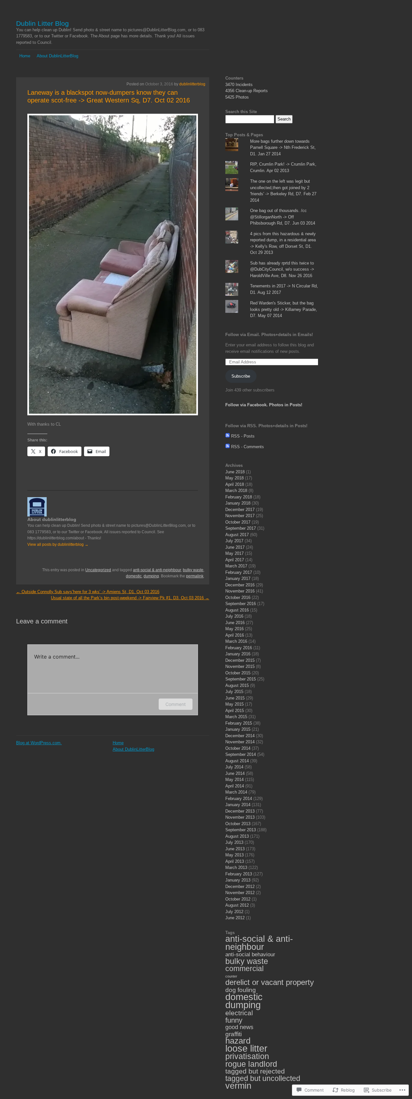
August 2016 (237, 610)
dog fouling (240, 990)
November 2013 (240, 817)
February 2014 (238, 798)
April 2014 (234, 786)
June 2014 (235, 773)
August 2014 (237, 760)
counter (231, 976)
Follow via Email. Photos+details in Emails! (269, 334)
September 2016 (240, 603)
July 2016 (234, 616)
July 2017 (234, 540)
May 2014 (234, 779)
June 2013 (235, 848)
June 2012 (235, 917)
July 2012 (234, 911)
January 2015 (237, 729)
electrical (239, 1013)
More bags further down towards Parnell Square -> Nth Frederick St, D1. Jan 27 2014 (283, 147)
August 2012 (237, 905)
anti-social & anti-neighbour (157, 570)
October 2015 (237, 672)
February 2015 (238, 723)
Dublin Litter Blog (42, 23)
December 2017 (240, 509)
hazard (237, 1041)
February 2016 (238, 647)
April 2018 (234, 484)
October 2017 (237, 522)
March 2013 (236, 867)
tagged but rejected (255, 1071)
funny (233, 1020)
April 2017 (234, 559)
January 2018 (237, 503)
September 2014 (240, 754)
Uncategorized (98, 570)
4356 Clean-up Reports (246, 90)
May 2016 (234, 628)
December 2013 (240, 811)
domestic (134, 576)
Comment (175, 704)
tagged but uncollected (262, 1078)
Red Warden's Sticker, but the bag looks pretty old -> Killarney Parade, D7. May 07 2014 (283, 309)
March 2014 (236, 792)
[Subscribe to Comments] (227, 446)
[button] (55, 265)
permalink (194, 576)
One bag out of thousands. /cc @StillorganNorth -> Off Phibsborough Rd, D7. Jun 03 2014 (282, 217)
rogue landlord (251, 1063)
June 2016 (235, 622)
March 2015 (236, 716)
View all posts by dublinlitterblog (58, 544)
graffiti (233, 1034)
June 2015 (235, 698)
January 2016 (237, 653)
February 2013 (238, 874)
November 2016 (240, 591)
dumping (151, 576)
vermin (238, 1086)
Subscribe (240, 376)
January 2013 (237, 880)
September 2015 (240, 679)
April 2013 (234, 861)
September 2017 (240, 528)
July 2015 (234, 691)
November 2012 (240, 892)
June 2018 (235, 471)
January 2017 (237, 578)
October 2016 (237, 597)
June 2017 (235, 547)
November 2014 (240, 741)
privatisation (247, 1056)
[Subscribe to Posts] (227, 436)
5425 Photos (237, 97)
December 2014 (240, 735)
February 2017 (238, 572)
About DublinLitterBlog (57, 55)
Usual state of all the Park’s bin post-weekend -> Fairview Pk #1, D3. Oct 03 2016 (130, 597)
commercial (244, 968)
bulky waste (193, 570)
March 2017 (236, 566)
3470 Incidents (239, 84)
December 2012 (240, 886)
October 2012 (237, 899)
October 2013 (237, 823)
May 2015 (234, 704)
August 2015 (237, 685)
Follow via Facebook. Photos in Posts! (263, 404)
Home (24, 55)
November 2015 (240, 666)
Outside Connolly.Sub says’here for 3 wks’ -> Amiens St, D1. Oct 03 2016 (87, 591)
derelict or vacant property (269, 982)
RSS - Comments (247, 446)
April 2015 (234, 710)
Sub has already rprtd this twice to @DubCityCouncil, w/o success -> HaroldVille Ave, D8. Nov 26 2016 (282, 269)
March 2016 (236, 641)
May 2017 (234, 553)
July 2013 (234, 842)
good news (239, 1027)
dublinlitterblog (192, 84)
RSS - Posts (243, 436)
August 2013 (237, 836)
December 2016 (240, 585)
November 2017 (240, 515)
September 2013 (240, 829)
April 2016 (234, 635)
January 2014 (237, 804)
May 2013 (234, 855)
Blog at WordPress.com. (39, 742)
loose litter (246, 1048)
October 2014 (237, 748)
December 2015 (240, 660)
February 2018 (238, 497)
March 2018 (236, 490)
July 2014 (234, 767)
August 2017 (237, 534)
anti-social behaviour (250, 954)
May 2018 (234, 478)
